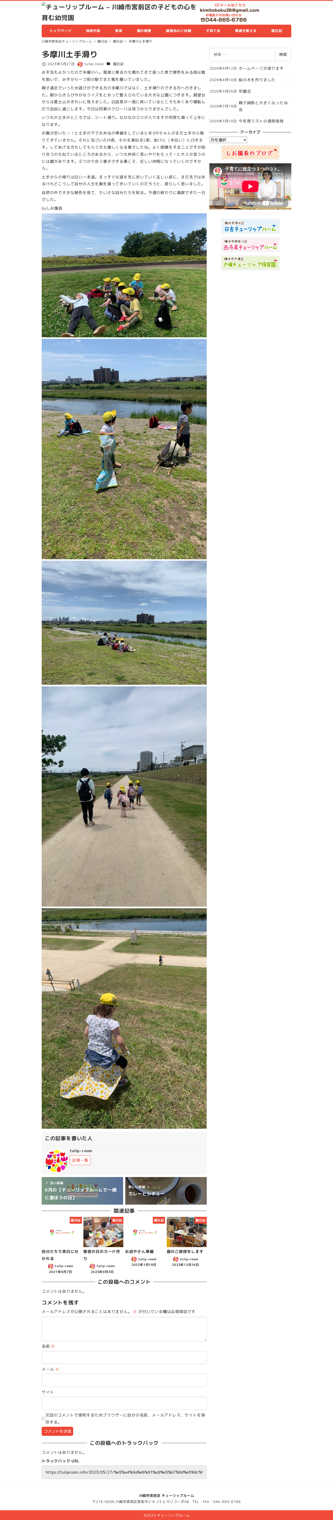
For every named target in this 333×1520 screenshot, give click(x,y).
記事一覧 (80, 1160)
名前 (48, 1346)
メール (50, 1369)
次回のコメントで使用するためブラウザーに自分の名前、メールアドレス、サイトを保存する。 (125, 1418)
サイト (48, 1392)
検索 (283, 54)
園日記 (118, 64)
